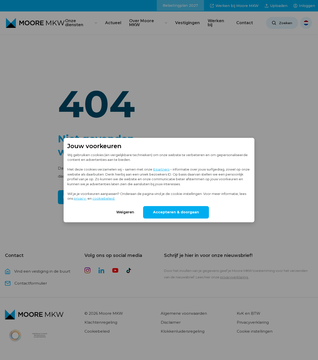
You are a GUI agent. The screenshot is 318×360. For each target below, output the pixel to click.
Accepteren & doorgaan (176, 212)
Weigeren (125, 212)
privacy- (80, 198)
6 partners (161, 169)
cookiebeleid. (103, 198)
